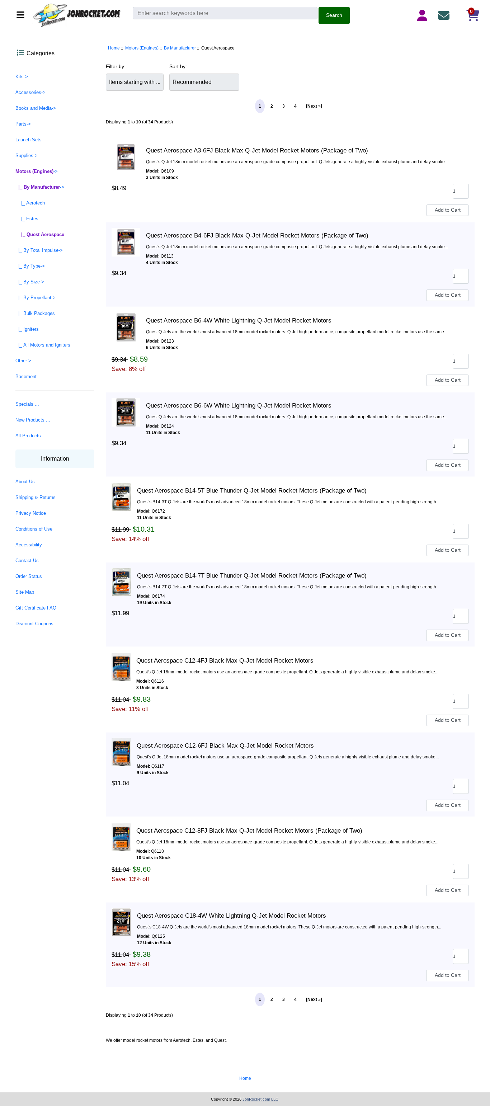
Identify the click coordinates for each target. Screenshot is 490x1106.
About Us (25, 481)
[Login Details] (424, 15)
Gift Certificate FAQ (35, 608)
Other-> (23, 360)
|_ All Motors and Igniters (42, 345)
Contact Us (27, 560)
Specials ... (27, 404)
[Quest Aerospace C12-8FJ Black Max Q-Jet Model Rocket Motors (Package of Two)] (121, 831)
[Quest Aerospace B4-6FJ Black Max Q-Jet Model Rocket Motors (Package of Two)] (126, 236)
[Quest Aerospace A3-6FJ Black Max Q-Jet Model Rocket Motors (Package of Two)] (126, 151)
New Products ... (32, 420)
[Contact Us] (445, 15)
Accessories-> (30, 92)
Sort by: (178, 66)
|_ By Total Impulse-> (39, 250)
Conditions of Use (33, 529)
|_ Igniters (27, 329)
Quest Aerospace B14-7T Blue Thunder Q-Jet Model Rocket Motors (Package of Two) (252, 575)
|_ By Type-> (30, 266)
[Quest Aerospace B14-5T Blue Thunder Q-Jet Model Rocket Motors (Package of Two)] (121, 491)
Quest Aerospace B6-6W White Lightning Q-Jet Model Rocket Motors (238, 405)
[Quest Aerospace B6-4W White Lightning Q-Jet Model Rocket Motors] (126, 321)
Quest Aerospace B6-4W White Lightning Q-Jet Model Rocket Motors (238, 320)
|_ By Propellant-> (35, 297)
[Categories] (22, 15)
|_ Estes (26, 218)
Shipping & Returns (35, 497)
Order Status (28, 576)
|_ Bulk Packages (35, 313)
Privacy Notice (30, 513)
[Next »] (314, 106)
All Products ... (31, 435)
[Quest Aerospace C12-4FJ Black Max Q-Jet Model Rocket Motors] (121, 661)
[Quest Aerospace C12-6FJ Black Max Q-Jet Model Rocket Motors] (121, 746)
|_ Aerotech (30, 203)
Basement (26, 376)
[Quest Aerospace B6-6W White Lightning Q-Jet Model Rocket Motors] (126, 406)
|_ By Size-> (29, 281)
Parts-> (23, 124)
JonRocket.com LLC (260, 1099)
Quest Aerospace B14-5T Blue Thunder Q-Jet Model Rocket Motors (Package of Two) (252, 490)
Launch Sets (28, 139)
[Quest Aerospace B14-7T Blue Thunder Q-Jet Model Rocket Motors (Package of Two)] (121, 576)
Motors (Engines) (142, 48)
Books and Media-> (35, 108)
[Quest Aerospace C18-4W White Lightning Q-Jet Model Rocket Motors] (121, 916)
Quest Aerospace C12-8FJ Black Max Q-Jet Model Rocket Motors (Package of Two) (249, 830)
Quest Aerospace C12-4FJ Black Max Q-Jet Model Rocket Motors (225, 660)
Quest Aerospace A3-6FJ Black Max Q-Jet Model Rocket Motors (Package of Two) (257, 150)
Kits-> (21, 76)
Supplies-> (26, 155)
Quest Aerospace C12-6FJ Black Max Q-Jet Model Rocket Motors (225, 745)
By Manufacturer (180, 48)
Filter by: (116, 66)
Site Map (24, 592)
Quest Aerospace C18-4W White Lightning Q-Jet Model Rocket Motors (231, 915)
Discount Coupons (34, 623)
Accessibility (28, 544)
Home (114, 48)
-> (36, 171)
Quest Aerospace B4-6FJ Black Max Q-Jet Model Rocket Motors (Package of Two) (257, 235)
